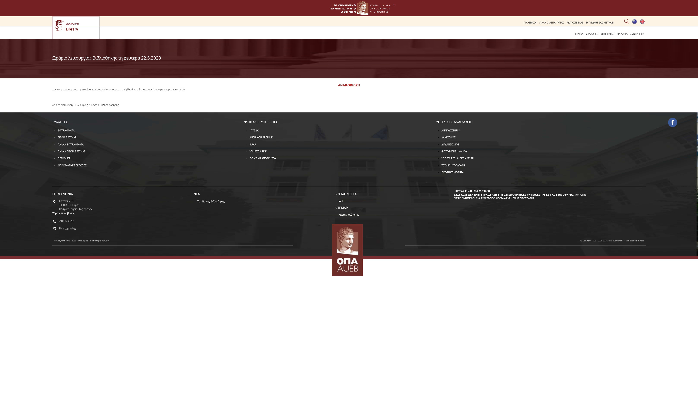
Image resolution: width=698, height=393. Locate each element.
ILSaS (253, 144)
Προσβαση (530, 22)
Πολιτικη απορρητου (263, 158)
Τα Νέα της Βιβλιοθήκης (211, 201)
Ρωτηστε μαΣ (575, 22)
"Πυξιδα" (254, 130)
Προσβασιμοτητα (453, 172)
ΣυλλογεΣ (592, 33)
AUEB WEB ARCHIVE (261, 137)
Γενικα (579, 33)
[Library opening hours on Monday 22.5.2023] (642, 23)
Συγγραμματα (66, 130)
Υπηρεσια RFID (258, 151)
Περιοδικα (64, 158)
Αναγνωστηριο (451, 130)
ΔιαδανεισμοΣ (450, 144)
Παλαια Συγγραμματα (70, 144)
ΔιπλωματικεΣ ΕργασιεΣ (72, 165)
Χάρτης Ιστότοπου (349, 214)
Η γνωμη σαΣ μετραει (600, 22)
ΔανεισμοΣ (449, 137)
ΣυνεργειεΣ (637, 33)
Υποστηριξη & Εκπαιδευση (458, 158)
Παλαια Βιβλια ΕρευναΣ (71, 151)
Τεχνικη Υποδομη (453, 165)
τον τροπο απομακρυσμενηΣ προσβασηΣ (507, 198)
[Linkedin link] (340, 201)
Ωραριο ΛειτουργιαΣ (551, 22)
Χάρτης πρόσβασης (63, 213)
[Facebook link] (343, 201)
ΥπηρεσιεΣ (607, 33)
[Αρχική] (349, 13)
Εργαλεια (622, 33)
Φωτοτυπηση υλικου (454, 151)
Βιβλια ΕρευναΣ (67, 137)
